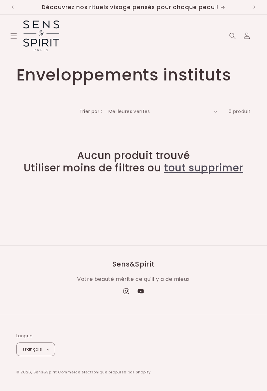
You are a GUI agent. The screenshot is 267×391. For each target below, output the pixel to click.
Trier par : (90, 111)
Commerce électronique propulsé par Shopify (104, 372)
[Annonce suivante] (254, 7)
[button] (14, 36)
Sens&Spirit (45, 372)
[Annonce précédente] (13, 7)
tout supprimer (203, 168)
